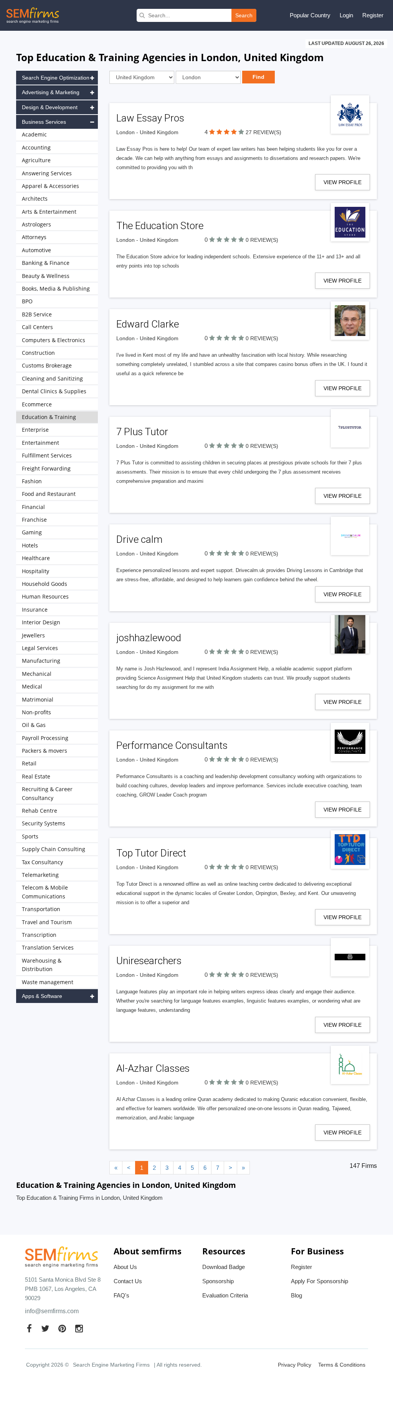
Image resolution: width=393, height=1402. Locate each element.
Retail (29, 763)
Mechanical (36, 673)
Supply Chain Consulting (53, 849)
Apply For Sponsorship (319, 1281)
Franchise (34, 519)
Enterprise (35, 429)
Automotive (36, 250)
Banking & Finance (45, 262)
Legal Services (40, 648)
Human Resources (45, 596)
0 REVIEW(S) (262, 240)
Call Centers (37, 327)
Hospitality (35, 571)
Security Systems (43, 823)
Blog (296, 1295)
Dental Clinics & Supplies (54, 391)
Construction (38, 352)
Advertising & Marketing (50, 92)
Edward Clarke (147, 324)
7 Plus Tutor (142, 431)
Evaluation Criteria (225, 1295)
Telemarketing (40, 874)
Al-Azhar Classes (153, 1068)
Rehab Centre (39, 810)
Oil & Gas (34, 724)
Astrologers (36, 224)
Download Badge (223, 1267)
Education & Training (49, 417)
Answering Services (47, 173)
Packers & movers (44, 750)
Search (244, 15)
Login (346, 15)
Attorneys (34, 237)
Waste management (47, 982)
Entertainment (40, 442)
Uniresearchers (149, 960)
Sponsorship (218, 1281)
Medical (32, 686)
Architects (35, 198)
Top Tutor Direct (151, 853)
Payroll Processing (45, 738)
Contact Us (128, 1281)
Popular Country (310, 15)
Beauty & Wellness (45, 275)
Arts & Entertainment (49, 211)
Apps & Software (42, 996)
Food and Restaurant (49, 493)
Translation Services (48, 947)
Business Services (44, 122)
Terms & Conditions (341, 1365)
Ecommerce (37, 404)
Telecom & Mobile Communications (45, 892)
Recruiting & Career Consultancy (47, 793)
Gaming (32, 532)
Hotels (30, 545)
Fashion (32, 481)
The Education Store (159, 225)
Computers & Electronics (53, 340)
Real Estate (36, 776)
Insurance (35, 609)
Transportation (41, 909)
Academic (34, 134)
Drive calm (139, 539)
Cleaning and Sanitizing (52, 378)
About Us (125, 1267)
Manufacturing (41, 660)
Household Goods (44, 583)
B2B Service (37, 314)
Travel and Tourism (47, 922)
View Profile (343, 182)
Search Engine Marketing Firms (111, 1365)
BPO (27, 301)
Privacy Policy (294, 1365)
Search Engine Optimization (55, 78)
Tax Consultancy (42, 862)
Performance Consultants (172, 745)
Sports (30, 836)
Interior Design (41, 622)
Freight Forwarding (46, 468)
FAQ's (121, 1295)
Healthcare (36, 558)
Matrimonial (37, 699)
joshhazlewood (148, 638)
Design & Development (50, 107)
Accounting (36, 147)
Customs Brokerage (47, 365)
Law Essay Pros (150, 118)
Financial (33, 507)
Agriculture (36, 160)
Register (372, 15)
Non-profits (36, 712)
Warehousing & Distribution (41, 965)
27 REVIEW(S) (263, 132)
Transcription (39, 934)
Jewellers (33, 635)
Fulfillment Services (47, 455)
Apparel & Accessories (50, 186)
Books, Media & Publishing (56, 288)
